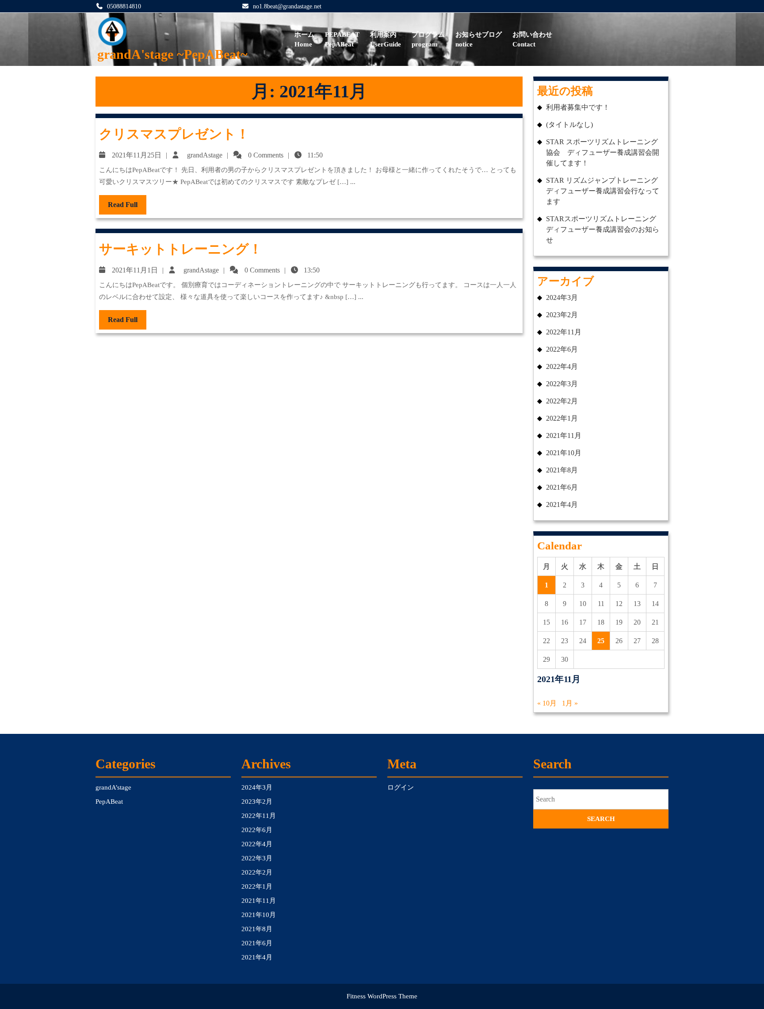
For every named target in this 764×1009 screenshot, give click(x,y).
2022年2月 (562, 401)
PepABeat (342, 39)
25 (600, 641)
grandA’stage (113, 787)
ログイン (400, 787)
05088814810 (124, 6)
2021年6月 (562, 487)
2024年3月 (562, 297)
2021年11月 (563, 435)
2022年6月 (562, 349)
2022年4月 (562, 366)
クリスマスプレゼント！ (174, 134)
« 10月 (547, 703)
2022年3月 (562, 383)
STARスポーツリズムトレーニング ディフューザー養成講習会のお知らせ (604, 229)
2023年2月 (562, 314)
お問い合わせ (532, 39)
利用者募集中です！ (578, 107)
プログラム (428, 39)
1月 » (570, 703)
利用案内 (385, 39)
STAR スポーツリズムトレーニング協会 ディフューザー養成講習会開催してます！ (602, 152)
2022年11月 (563, 332)
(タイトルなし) (569, 124)
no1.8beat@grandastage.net (287, 6)
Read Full (127, 207)
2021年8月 (562, 470)
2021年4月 (562, 504)
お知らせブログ (478, 39)
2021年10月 (563, 453)
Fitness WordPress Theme (382, 996)
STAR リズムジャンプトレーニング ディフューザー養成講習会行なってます (605, 190)
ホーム (304, 39)
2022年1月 (562, 418)
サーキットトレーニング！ (180, 249)
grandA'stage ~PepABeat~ (172, 54)
